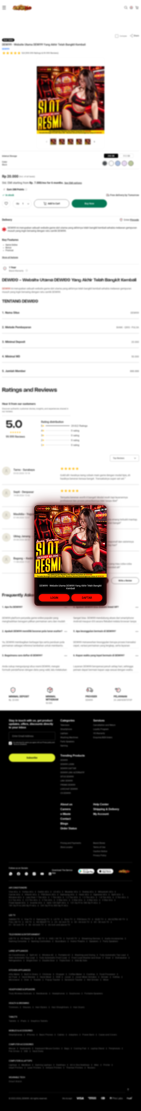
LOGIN (54, 597)
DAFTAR (87, 597)
